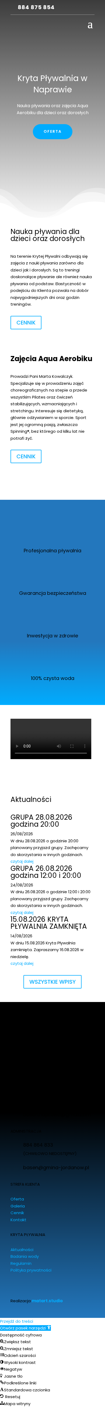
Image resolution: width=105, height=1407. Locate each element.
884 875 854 (36, 7)
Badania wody (24, 1256)
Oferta (17, 1199)
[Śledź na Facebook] (65, 7)
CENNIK (26, 322)
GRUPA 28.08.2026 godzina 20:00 (41, 820)
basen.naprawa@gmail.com (57, 1114)
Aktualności (21, 1249)
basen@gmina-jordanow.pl (56, 1167)
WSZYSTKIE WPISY (52, 982)
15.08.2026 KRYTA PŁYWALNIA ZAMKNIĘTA (48, 922)
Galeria (17, 1206)
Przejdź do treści (16, 1321)
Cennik (17, 1213)
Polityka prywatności (30, 1270)
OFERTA (53, 131)
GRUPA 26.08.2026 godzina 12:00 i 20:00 (45, 872)
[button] (25, 1328)
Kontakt (18, 1220)
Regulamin (21, 1263)
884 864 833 (38, 1144)
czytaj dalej (21, 861)
